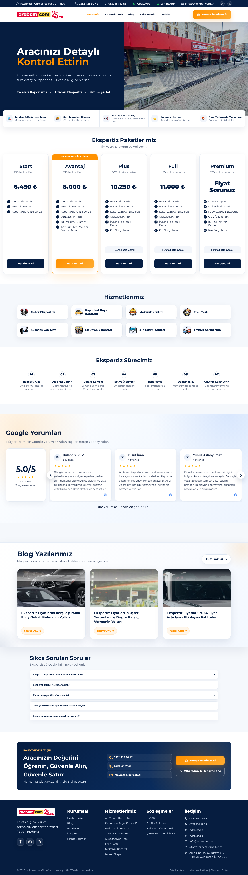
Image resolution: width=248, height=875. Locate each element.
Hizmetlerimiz (113, 14)
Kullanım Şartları (198, 869)
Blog (131, 14)
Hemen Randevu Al (214, 14)
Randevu (73, 828)
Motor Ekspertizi (116, 854)
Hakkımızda (147, 14)
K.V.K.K (151, 818)
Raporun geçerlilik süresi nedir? (51, 695)
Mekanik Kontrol (116, 849)
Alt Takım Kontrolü (117, 818)
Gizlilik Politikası (157, 823)
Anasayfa (93, 14)
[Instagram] (222, 3)
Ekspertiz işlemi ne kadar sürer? (51, 685)
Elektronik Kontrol (117, 828)
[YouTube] (30, 841)
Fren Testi (111, 844)
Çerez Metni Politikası (161, 833)
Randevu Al (26, 263)
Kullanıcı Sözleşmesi (160, 828)
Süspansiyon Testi (116, 838)
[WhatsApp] (39, 841)
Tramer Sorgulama (117, 833)
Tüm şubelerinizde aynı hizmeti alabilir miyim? (59, 705)
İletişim (165, 14)
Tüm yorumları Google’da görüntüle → (124, 507)
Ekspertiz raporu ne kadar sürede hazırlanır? (58, 674)
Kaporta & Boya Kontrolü (121, 823)
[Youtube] (229, 3)
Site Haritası (177, 869)
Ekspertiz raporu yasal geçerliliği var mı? (56, 716)
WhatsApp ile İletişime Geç (202, 771)
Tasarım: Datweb (221, 869)
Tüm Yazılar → (216, 559)
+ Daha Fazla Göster (124, 250)
